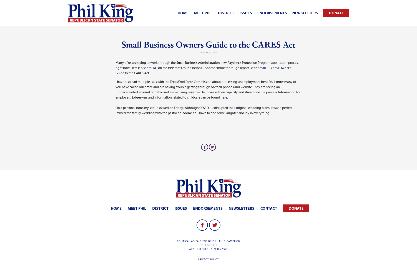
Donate (336, 12)
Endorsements (272, 12)
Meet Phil (203, 12)
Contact (268, 208)
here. (224, 97)
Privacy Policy (208, 259)
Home (183, 12)
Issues (246, 12)
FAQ (154, 68)
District (226, 12)
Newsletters (305, 12)
